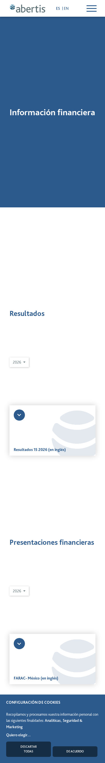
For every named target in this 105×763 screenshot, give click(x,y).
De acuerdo (75, 751)
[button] (19, 362)
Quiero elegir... (18, 735)
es (58, 8)
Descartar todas (28, 749)
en (66, 8)
